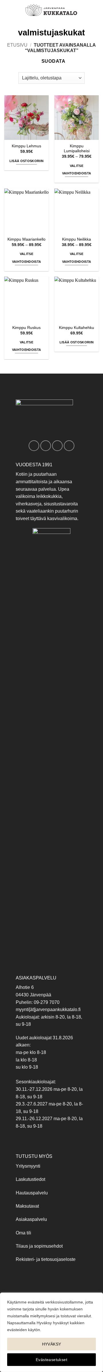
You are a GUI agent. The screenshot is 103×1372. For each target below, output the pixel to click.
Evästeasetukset (51, 1359)
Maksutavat (27, 1206)
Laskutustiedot (30, 1179)
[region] (51, 1332)
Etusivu (17, 45)
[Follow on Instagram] (45, 445)
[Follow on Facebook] (34, 445)
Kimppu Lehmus (26, 146)
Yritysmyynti (28, 1166)
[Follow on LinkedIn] (69, 445)
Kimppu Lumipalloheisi (77, 148)
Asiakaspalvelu (31, 1219)
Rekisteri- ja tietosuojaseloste (46, 1259)
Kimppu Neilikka (76, 239)
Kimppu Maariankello (26, 239)
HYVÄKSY (51, 1344)
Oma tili (23, 1232)
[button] (7, 10)
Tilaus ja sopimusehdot (39, 1246)
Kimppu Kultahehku (76, 328)
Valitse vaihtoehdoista (76, 169)
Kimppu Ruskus (26, 328)
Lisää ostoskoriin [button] (26, 161)
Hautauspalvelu (32, 1192)
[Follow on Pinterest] (57, 445)
